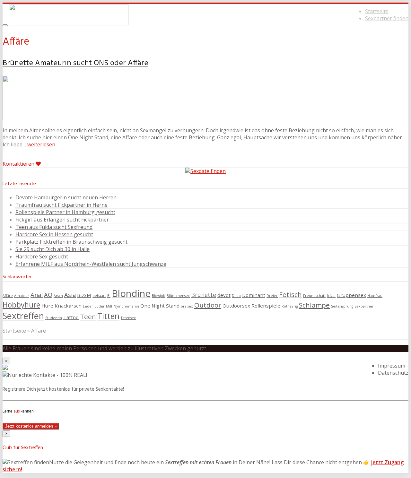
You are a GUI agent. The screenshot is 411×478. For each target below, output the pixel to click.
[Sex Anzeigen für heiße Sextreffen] (68, 23)
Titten (108, 316)
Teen (88, 316)
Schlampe (314, 304)
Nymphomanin (126, 306)
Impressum (391, 365)
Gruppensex (351, 295)
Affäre (8, 295)
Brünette (203, 295)
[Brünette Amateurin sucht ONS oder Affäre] (45, 118)
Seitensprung (342, 306)
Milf (109, 306)
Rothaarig (290, 306)
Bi (108, 295)
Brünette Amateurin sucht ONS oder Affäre (75, 63)
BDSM (84, 295)
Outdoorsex (236, 305)
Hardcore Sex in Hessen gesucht (54, 234)
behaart (99, 295)
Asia (70, 295)
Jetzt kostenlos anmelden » (31, 426)
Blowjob (158, 295)
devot (224, 295)
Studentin (53, 318)
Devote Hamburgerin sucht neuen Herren (66, 197)
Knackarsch (68, 305)
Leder (88, 306)
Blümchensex (178, 295)
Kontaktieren (19, 163)
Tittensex (128, 318)
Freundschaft (314, 295)
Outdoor (207, 304)
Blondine (131, 293)
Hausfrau (374, 295)
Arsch (58, 295)
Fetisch (290, 294)
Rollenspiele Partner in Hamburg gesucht (65, 212)
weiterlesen (41, 144)
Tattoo (71, 317)
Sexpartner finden (386, 18)
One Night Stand (159, 305)
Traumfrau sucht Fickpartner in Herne (61, 204)
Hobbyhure (21, 305)
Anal (37, 295)
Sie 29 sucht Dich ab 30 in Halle (52, 249)
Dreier (272, 295)
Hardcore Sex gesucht (41, 256)
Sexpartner (364, 306)
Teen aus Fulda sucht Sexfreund (53, 226)
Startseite (377, 11)
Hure (47, 305)
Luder (99, 306)
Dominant (253, 295)
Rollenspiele (265, 305)
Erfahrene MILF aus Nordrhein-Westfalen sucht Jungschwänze (90, 263)
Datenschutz (393, 372)
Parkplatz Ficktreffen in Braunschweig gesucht (71, 241)
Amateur (21, 295)
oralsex (187, 306)
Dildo (236, 295)
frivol (331, 295)
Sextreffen (23, 316)
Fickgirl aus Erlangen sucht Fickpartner (62, 219)
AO (48, 295)
